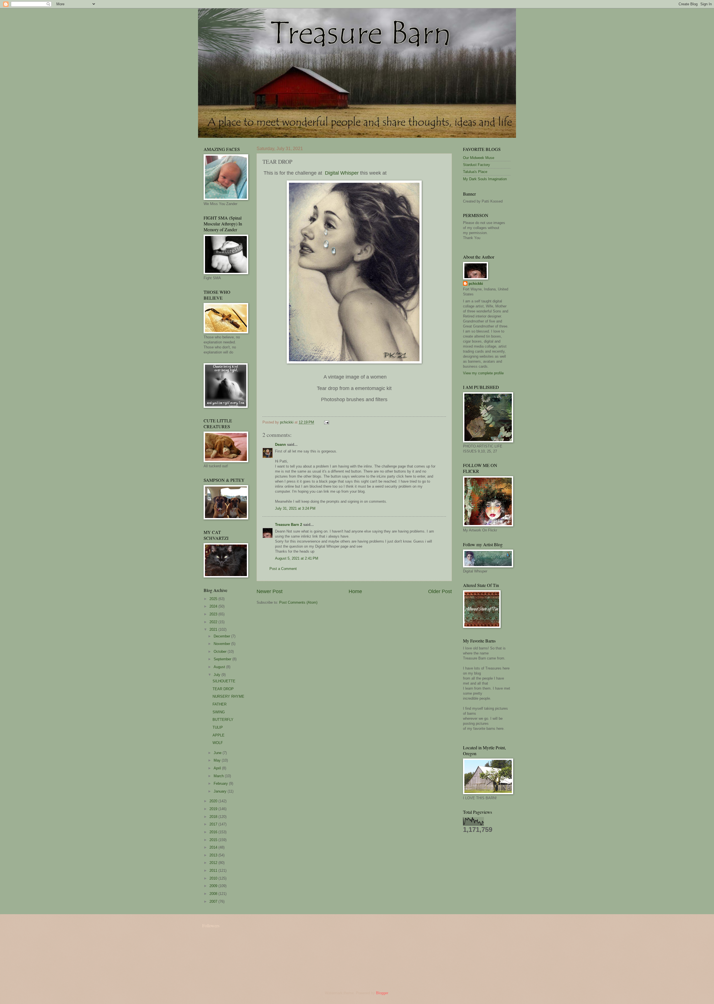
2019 (213, 809)
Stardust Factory (476, 165)
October (221, 651)
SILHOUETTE (224, 681)
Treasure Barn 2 (288, 525)
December (222, 636)
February (221, 783)
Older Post (440, 591)
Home (355, 591)
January (221, 791)
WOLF (218, 743)
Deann (280, 444)
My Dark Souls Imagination (485, 179)
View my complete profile (483, 373)
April (218, 768)
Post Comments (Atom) (298, 602)
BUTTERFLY (223, 720)
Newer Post (270, 591)
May (218, 760)
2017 (213, 824)
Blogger (382, 993)
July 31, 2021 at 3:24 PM (295, 508)
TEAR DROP (223, 689)
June (218, 753)
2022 (213, 622)
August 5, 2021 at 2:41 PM (296, 558)
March (219, 776)
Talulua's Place (475, 172)
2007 (213, 901)
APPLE (219, 735)
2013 (213, 855)
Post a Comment (283, 569)
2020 (213, 801)
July (217, 675)
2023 (213, 614)
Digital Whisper (342, 173)
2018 (213, 817)
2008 (213, 894)
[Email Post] (326, 422)
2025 (213, 599)
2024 (213, 606)
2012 (213, 863)
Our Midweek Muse (478, 158)
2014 (213, 847)
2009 (213, 886)
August (220, 667)
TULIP (218, 727)
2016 (213, 832)
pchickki (476, 283)
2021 (213, 629)
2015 (213, 840)
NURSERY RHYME (228, 696)
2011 (213, 870)
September (223, 659)
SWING (219, 712)
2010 (213, 878)
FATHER (219, 704)
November (222, 644)
